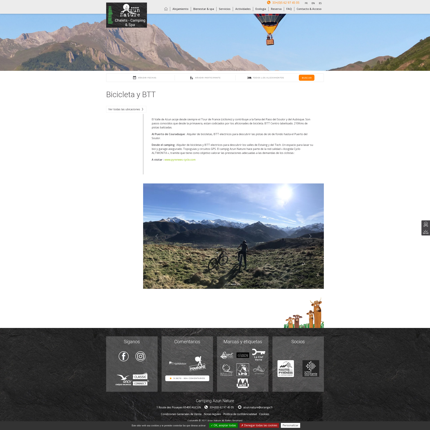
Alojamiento (180, 9)
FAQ (289, 9)
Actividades (243, 9)
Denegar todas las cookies (260, 425)
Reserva (276, 9)
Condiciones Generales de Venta (181, 414)
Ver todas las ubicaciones (124, 109)
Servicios (224, 9)
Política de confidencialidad (240, 414)
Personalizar (290, 425)
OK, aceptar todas (224, 425)
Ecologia (260, 9)
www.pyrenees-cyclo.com (180, 159)
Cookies (264, 414)
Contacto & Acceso (309, 9)
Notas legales (212, 414)
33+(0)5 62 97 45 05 (285, 3)
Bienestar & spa (203, 9)
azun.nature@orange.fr (258, 407)
